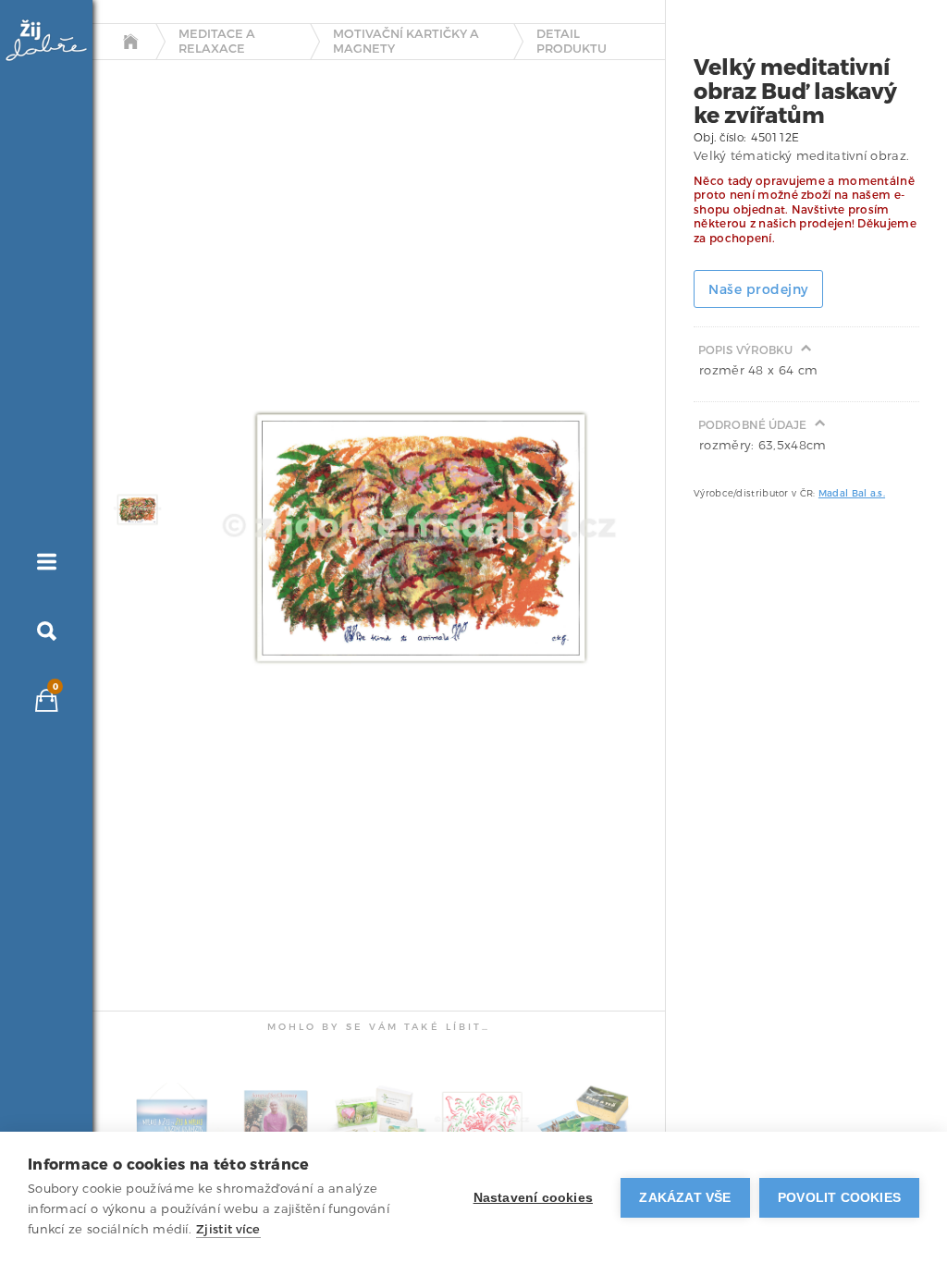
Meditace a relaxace (216, 41)
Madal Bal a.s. (851, 493)
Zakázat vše (685, 1198)
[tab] (132, 509)
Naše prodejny (758, 290)
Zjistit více (228, 1229)
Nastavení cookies (533, 1198)
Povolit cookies (839, 1198)
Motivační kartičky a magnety (406, 41)
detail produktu (571, 41)
